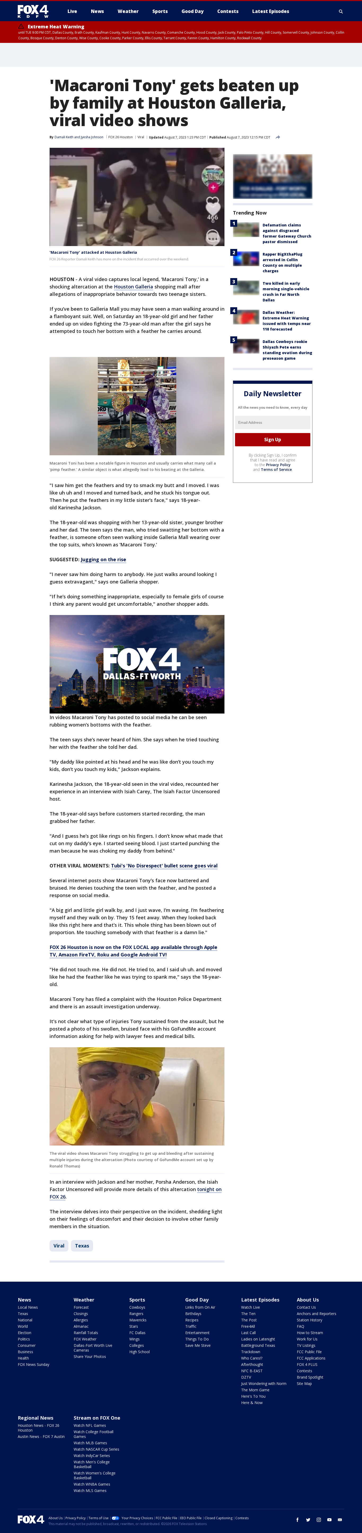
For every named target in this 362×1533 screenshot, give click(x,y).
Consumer (27, 1345)
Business (25, 1351)
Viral (141, 137)
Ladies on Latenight (258, 1339)
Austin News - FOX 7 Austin (41, 1436)
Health (23, 1358)
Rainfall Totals (86, 1332)
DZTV (246, 1377)
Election (24, 1332)
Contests (304, 1370)
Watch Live (250, 1307)
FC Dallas (137, 1332)
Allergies (81, 1319)
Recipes (191, 1319)
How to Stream (310, 1332)
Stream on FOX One (97, 1418)
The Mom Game (255, 1389)
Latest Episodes (260, 1299)
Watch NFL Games (90, 1425)
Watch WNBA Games (92, 1484)
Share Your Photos (90, 1356)
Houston (124, 286)
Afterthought (252, 1364)
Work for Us (307, 1339)
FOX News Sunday (33, 1364)
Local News (28, 1307)
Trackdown (250, 1351)
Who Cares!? (251, 1358)
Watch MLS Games (90, 1490)
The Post (249, 1319)
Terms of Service (276, 469)
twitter (308, 1520)
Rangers (136, 1313)
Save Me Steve (198, 1345)
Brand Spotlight (310, 1377)
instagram (319, 1520)
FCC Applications (311, 1358)
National (25, 1319)
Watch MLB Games (90, 1442)
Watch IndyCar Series (92, 1455)
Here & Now (252, 1402)
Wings (134, 1339)
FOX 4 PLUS (307, 1364)
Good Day (197, 1299)
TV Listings (306, 1345)
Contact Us (306, 1307)
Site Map (304, 1383)
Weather (84, 1299)
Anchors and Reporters (316, 1313)
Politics (24, 1339)
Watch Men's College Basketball (92, 1464)
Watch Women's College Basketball (95, 1475)
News (24, 1299)
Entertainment (197, 1332)
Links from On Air (200, 1307)
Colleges (136, 1345)
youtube (329, 1520)
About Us (308, 1299)
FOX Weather (85, 1339)
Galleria (144, 286)
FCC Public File (309, 1351)
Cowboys (137, 1307)
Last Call (248, 1332)
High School (139, 1351)
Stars (133, 1326)
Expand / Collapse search (341, 11)
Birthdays (193, 1313)
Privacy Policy (278, 464)
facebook (297, 1520)
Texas (82, 1245)
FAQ (300, 1326)
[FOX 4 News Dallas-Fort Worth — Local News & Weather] (35, 11)
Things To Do (197, 1339)
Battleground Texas (258, 1345)
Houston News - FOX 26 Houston (38, 1428)
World (23, 1326)
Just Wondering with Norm (263, 1383)
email (340, 1520)
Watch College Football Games (93, 1434)
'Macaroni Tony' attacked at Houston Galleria (93, 252)
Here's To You (253, 1396)
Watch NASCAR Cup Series (96, 1449)
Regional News (35, 1418)
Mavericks (138, 1319)
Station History (309, 1319)
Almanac (81, 1326)
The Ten (248, 1313)
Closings (81, 1313)
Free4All (248, 1326)
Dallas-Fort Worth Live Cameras (93, 1348)
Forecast (81, 1307)
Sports (137, 1299)
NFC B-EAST (252, 1370)
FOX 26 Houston (120, 137)
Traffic (190, 1326)
